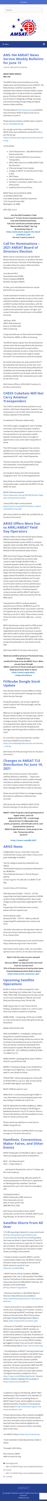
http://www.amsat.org (26, 110)
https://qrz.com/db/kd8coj (13, 1268)
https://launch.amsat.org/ (33, 1345)
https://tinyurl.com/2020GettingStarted (19, 1376)
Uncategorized (12, 1463)
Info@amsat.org (23, 1498)
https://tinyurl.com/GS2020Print (16, 1382)
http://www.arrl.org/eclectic (16, 1287)
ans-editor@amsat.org (14, 124)
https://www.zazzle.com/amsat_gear (23, 1321)
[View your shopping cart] (44, 44)
